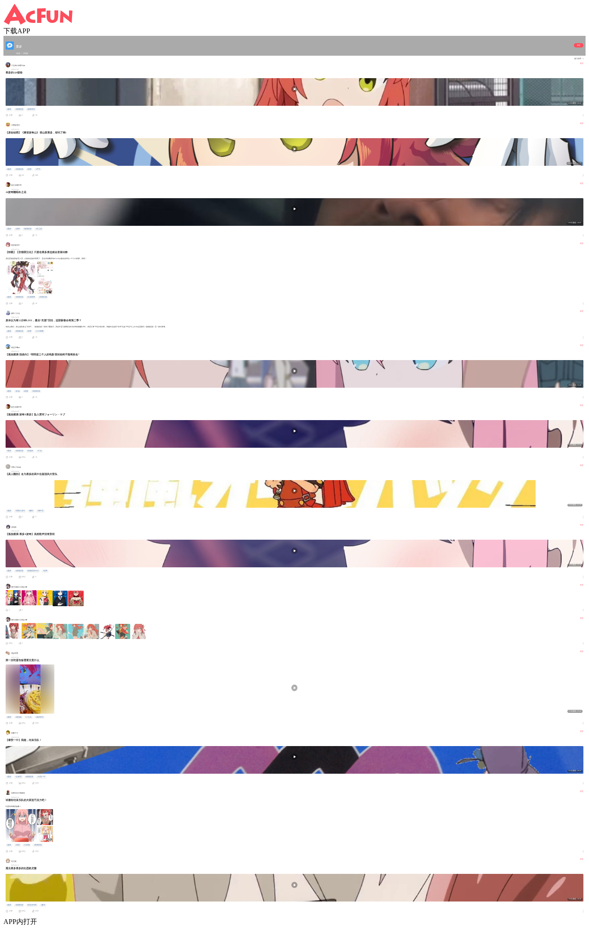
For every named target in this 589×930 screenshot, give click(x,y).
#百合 (40, 451)
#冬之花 (39, 229)
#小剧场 (27, 845)
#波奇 (29, 169)
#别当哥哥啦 (32, 905)
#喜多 (9, 109)
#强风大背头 (20, 511)
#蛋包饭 (19, 717)
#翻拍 (31, 511)
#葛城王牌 (43, 297)
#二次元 (28, 717)
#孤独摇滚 (19, 109)
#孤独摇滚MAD (33, 571)
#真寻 (43, 905)
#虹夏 (18, 391)
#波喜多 (30, 451)
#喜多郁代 (31, 109)
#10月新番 (40, 331)
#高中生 (41, 511)
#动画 (26, 391)
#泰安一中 (41, 777)
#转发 (18, 845)
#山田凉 (19, 777)
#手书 (38, 169)
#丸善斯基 (31, 297)
